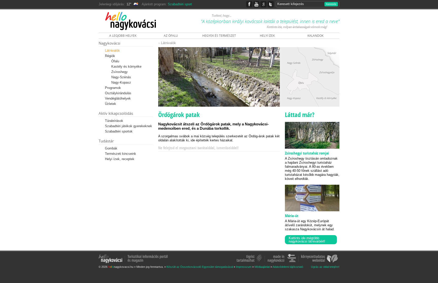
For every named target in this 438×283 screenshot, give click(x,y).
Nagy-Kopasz (121, 82)
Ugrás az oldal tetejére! (325, 267)
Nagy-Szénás (121, 77)
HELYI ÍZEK (267, 35)
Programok (113, 88)
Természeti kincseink (120, 154)
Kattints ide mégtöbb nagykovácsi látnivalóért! (307, 239)
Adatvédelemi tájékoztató (287, 266)
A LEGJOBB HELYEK (122, 35)
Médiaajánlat (262, 266)
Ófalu (115, 61)
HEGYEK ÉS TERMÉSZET (219, 35)
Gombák (111, 148)
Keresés (331, 4)
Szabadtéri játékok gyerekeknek (128, 126)
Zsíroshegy (119, 72)
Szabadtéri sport (180, 4)
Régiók (110, 56)
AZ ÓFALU (171, 35)
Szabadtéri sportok (119, 131)
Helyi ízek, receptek (119, 159)
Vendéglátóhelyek (118, 98)
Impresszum (243, 266)
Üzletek (110, 104)
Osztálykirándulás (118, 93)
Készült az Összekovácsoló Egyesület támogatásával (200, 266)
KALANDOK (315, 35)
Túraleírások (114, 121)
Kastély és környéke (126, 66)
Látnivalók (112, 50)
